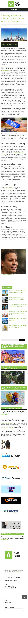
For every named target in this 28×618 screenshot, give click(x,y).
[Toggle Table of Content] (15, 44)
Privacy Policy (8, 602)
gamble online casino (6, 423)
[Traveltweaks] (14, 6)
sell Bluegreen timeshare (7, 427)
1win (2, 430)
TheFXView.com (17, 571)
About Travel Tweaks (10, 607)
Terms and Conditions (10, 605)
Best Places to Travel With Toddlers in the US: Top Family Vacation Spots (18, 313)
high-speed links (9, 187)
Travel (5, 25)
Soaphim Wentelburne (8, 274)
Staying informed (5, 70)
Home (6, 600)
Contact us (7, 609)
